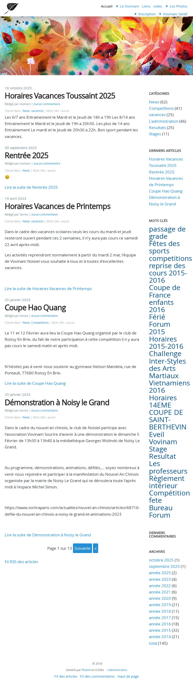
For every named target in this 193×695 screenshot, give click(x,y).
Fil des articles (65, 676)
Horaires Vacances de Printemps (57, 206)
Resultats (157, 127)
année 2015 (160, 630)
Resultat (162, 456)
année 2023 (160, 579)
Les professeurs (168, 467)
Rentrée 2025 (26, 155)
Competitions (40, 322)
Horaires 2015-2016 (166, 342)
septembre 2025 (164, 566)
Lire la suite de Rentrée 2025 (31, 187)
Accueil (107, 6)
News (26, 111)
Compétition (169, 493)
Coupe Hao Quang (35, 307)
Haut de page (128, 676)
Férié (157, 317)
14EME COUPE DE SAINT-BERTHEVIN (168, 416)
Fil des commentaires (97, 676)
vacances (37, 111)
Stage (158, 449)
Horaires (163, 397)
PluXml (86, 670)
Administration (117, 670)
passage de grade (167, 232)
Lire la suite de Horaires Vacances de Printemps (48, 288)
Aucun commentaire (47, 104)
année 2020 (160, 598)
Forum (159, 515)
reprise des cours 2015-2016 (168, 273)
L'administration (163, 121)
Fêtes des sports (164, 247)
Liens (146, 6)
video (157, 6)
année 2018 (160, 611)
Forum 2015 (159, 327)
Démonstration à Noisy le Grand (57, 402)
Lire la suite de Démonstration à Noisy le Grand (48, 535)
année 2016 (160, 624)
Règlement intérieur (167, 482)
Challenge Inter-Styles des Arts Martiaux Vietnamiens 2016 (169, 372)
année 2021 (160, 592)
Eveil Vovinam (163, 438)
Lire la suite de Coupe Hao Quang (35, 383)
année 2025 (160, 572)
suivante (82, 548)
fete (155, 500)
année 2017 (160, 617)
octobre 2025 (161, 560)
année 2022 (160, 585)
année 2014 (160, 636)
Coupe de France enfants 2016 (164, 298)
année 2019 (160, 604)
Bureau (161, 507)
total (153, 643)
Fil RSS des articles (21, 561)
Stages (155, 134)
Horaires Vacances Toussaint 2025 (60, 95)
